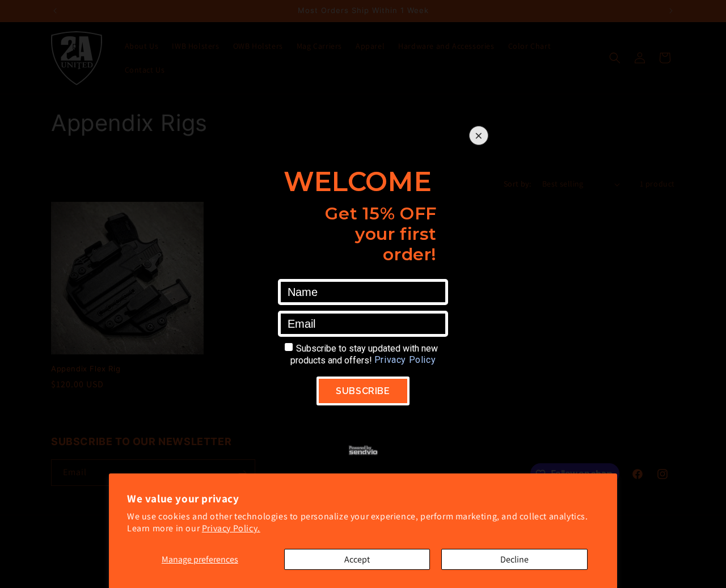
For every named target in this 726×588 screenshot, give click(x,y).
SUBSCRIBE (363, 391)
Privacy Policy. (231, 528)
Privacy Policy (405, 359)
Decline (514, 559)
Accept (357, 559)
